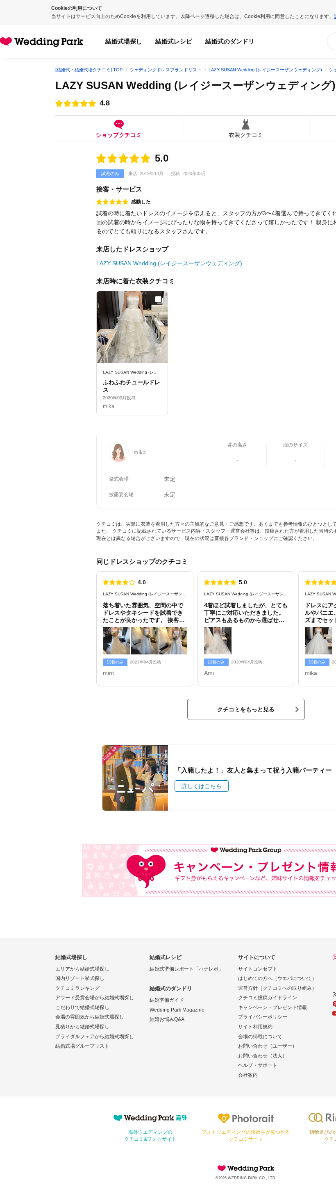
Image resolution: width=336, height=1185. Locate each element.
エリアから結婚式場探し (82, 969)
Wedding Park (246, 1168)
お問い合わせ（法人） (262, 1056)
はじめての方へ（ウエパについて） (277, 978)
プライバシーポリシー (262, 1017)
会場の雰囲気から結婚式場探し (89, 1017)
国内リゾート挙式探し (79, 978)
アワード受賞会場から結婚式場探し (94, 997)
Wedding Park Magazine (177, 1010)
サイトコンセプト (257, 969)
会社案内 (248, 1075)
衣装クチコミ (246, 135)
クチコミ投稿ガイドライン (267, 997)
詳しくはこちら (202, 786)
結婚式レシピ (173, 41)
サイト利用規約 (255, 1027)
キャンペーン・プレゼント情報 (272, 1007)
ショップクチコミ (119, 135)
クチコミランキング (77, 988)
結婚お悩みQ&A (167, 1019)
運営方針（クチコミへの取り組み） (277, 988)
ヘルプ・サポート (257, 1065)
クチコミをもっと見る (246, 709)
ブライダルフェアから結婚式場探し (94, 1036)
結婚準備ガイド (167, 1000)
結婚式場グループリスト (82, 1046)
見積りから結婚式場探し (82, 1027)
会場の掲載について (260, 1036)
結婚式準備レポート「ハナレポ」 (186, 969)
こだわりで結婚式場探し (82, 1007)
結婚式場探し (123, 41)
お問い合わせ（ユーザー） (267, 1046)
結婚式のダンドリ (229, 41)
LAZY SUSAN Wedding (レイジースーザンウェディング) (195, 85)
